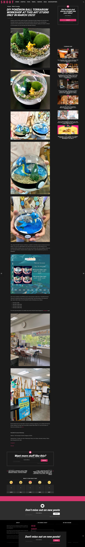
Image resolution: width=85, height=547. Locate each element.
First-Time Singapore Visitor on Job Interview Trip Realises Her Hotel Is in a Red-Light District (68, 122)
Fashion (39, 1)
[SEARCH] (83, 2)
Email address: (27, 459)
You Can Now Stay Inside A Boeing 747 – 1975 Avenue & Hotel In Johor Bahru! (68, 61)
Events (17, 1)
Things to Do (71, 73)
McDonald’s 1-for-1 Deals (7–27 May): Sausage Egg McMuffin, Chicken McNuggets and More (68, 137)
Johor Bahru (64, 58)
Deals (45, 1)
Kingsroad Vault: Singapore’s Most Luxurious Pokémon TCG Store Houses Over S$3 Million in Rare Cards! (68, 92)
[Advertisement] (68, 35)
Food (28, 1)
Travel (33, 1)
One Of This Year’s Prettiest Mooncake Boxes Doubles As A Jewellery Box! (68, 107)
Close (83, 536)
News (69, 58)
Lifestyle (22, 1)
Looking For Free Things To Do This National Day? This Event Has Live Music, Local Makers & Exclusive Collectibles (68, 76)
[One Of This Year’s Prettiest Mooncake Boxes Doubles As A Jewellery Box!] (68, 99)
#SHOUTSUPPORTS (52, 1)
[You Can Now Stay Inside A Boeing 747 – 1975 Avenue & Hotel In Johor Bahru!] (68, 53)
